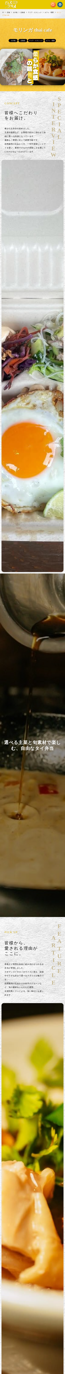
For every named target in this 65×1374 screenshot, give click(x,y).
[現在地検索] (60, 4)
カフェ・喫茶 (50, 40)
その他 (13, 40)
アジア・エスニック (36, 40)
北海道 (23, 40)
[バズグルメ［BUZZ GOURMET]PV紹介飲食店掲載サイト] (11, 4)
